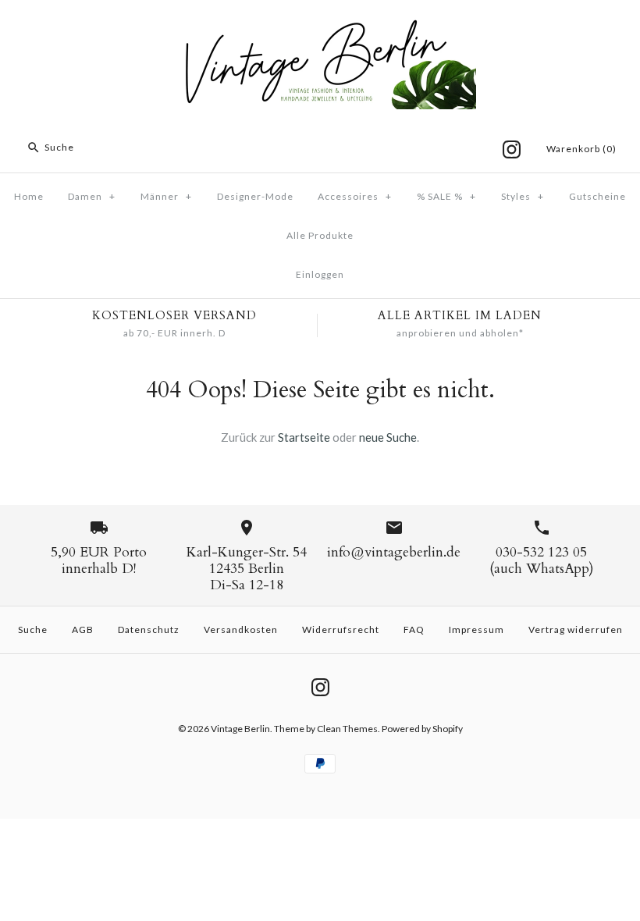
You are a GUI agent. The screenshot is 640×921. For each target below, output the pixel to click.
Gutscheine (597, 196)
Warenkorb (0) (581, 149)
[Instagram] (512, 149)
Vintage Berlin (240, 728)
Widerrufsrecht (340, 629)
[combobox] (120, 147)
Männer (166, 196)
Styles (522, 196)
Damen (92, 196)
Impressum (476, 629)
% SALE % (446, 196)
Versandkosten (241, 629)
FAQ (414, 629)
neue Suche (388, 437)
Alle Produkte (320, 235)
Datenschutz (149, 629)
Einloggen (320, 274)
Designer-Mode (255, 196)
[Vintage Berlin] (320, 25)
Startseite (304, 437)
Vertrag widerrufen (575, 629)
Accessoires (355, 196)
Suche (33, 629)
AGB (83, 629)
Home (29, 196)
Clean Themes (347, 728)
